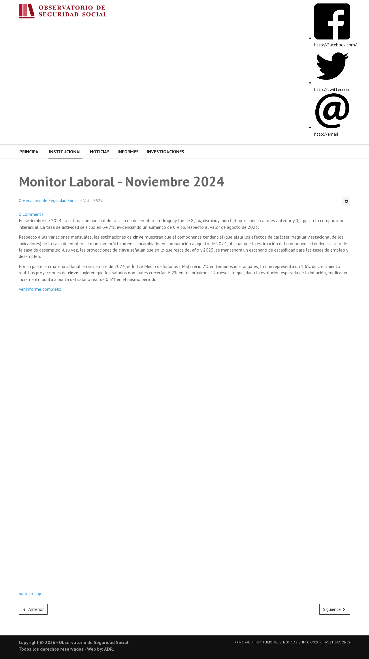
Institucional (65, 151)
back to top (30, 593)
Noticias (100, 151)
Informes (128, 151)
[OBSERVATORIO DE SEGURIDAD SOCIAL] (69, 12)
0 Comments (31, 214)
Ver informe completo (40, 289)
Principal (30, 151)
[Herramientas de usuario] (346, 201)
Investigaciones (165, 151)
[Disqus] (184, 368)
